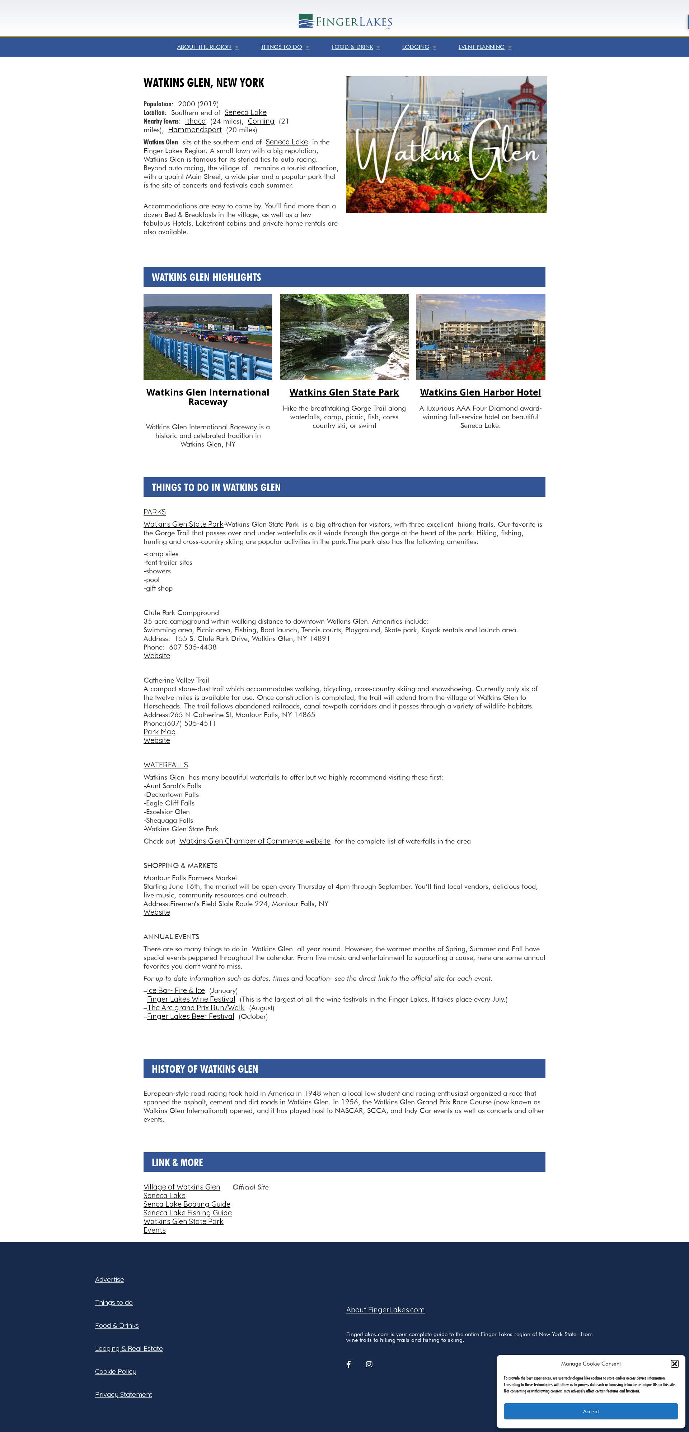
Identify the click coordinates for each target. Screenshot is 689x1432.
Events (155, 1229)
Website (157, 655)
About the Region (204, 46)
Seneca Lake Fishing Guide (188, 1212)
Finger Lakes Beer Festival (190, 1016)
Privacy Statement (123, 1394)
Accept (591, 1411)
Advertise (109, 1279)
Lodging (415, 46)
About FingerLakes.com (385, 1309)
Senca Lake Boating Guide (187, 1204)
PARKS (155, 511)
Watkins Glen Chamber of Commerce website (255, 840)
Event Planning (482, 46)
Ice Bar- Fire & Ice (176, 990)
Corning (261, 120)
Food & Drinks (117, 1325)
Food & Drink (352, 46)
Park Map (159, 731)
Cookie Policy (115, 1371)
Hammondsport (195, 129)
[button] (674, 1363)
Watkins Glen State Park (184, 523)
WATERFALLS (166, 764)
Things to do (281, 46)
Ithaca (195, 120)
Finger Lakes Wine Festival (191, 998)
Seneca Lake (246, 112)
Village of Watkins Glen (182, 1186)
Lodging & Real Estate (129, 1348)
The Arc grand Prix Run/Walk (196, 1007)
